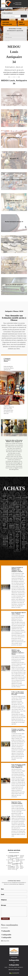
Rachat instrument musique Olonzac (8, 867)
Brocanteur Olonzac (13, 856)
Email (2, 894)
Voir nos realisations (7, 23)
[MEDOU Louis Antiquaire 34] (3, 3)
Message (3, 905)
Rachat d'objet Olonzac (13, 868)
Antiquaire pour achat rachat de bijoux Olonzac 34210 (21, 864)
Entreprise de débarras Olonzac (8, 861)
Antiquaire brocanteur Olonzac (8, 856)
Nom (2, 889)
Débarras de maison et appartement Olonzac (13, 861)
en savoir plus (14, 105)
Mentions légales (14, 969)
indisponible (18, 3)
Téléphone (4, 900)
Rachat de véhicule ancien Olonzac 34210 (17, 858)
